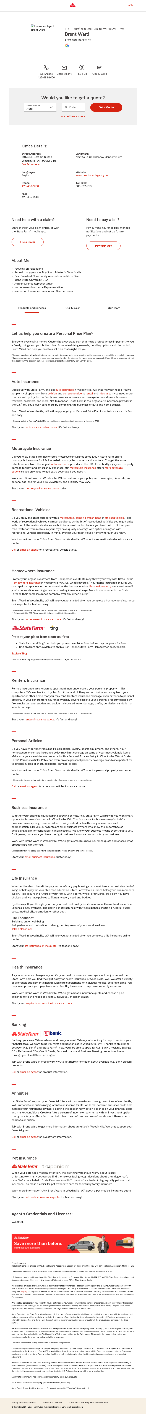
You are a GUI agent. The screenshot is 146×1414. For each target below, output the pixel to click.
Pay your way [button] (103, 245)
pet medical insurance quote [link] (42, 1197)
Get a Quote (106, 107)
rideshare (104, 393)
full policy (24, 1292)
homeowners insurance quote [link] (43, 619)
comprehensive (72, 393)
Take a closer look (22, 929)
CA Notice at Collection (52, 1402)
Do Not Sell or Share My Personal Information (88, 1402)
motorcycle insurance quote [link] (42, 488)
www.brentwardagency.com (93, 175)
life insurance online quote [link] (40, 946)
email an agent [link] (29, 549)
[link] (64, 72)
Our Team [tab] (114, 308)
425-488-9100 (30, 186)
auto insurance (65, 389)
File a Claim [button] (27, 242)
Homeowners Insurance (26, 582)
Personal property (100, 586)
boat (98, 517)
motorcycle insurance (83, 467)
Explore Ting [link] (19, 653)
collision (52, 393)
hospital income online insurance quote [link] (48, 1003)
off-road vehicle (114, 517)
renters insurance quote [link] (39, 719)
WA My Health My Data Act (24, 1402)
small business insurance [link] (40, 857)
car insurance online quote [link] (41, 427)
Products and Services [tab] (32, 308)
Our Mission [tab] (73, 308)
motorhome (67, 517)
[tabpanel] (73, 171)
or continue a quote (73, 116)
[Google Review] (67, 45)
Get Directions (31, 164)
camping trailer (84, 517)
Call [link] (14, 549)
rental (89, 393)
